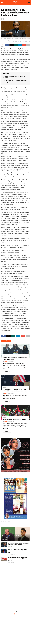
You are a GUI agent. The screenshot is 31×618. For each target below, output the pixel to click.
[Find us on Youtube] (16, 614)
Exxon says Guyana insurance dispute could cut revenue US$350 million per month (17, 559)
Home (2, 7)
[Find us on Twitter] (14, 614)
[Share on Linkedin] (20, 45)
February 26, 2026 (12, 546)
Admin (7, 19)
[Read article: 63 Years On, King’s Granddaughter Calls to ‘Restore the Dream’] (15, 351)
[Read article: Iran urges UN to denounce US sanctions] (15, 412)
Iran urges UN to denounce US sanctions (14, 419)
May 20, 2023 (11, 562)
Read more (8, 371)
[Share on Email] (24, 45)
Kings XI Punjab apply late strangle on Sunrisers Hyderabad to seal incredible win (18, 551)
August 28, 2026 (11, 421)
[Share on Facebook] (7, 45)
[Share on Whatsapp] (16, 45)
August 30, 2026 (11, 361)
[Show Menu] (2, 2)
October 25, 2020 (12, 554)
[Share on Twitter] (11, 45)
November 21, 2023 (15, 19)
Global (6, 7)
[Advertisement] (15, 582)
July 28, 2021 (5, 539)
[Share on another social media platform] (28, 45)
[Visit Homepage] (15, 2)
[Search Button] (29, 2)
